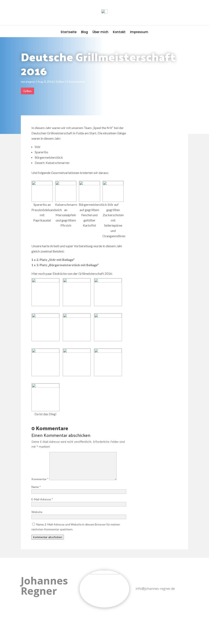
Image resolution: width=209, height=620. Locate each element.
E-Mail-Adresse (42, 499)
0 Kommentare (75, 81)
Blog (84, 32)
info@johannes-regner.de (155, 588)
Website (36, 512)
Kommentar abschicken (47, 537)
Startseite (69, 32)
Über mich (100, 32)
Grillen (60, 81)
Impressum (139, 32)
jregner (30, 81)
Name (36, 487)
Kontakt (119, 32)
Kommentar (40, 479)
